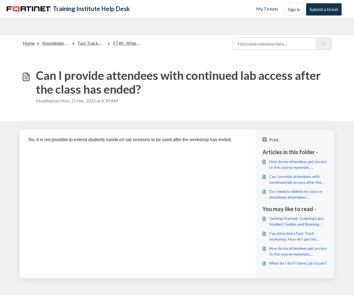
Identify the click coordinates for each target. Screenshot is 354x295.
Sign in (294, 9)
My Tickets (267, 8)
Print (273, 139)
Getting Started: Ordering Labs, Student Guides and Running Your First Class (296, 221)
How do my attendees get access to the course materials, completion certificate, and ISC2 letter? (298, 164)
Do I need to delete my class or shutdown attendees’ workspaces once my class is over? (295, 194)
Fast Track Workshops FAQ (104, 43)
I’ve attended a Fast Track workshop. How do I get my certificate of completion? (292, 236)
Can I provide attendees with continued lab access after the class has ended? (295, 179)
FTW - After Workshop (135, 43)
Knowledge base (58, 43)
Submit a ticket (323, 9)
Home (29, 43)
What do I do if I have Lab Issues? (298, 263)
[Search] (323, 44)
